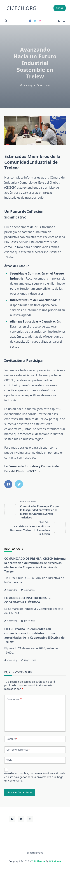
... (24, 582)
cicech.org (21, 8)
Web (9, 760)
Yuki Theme (38, 861)
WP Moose (55, 861)
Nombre (11, 739)
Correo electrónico (18, 749)
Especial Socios (35, 853)
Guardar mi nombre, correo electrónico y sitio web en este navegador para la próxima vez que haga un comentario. (34, 777)
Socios (59, 7)
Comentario (14, 699)
